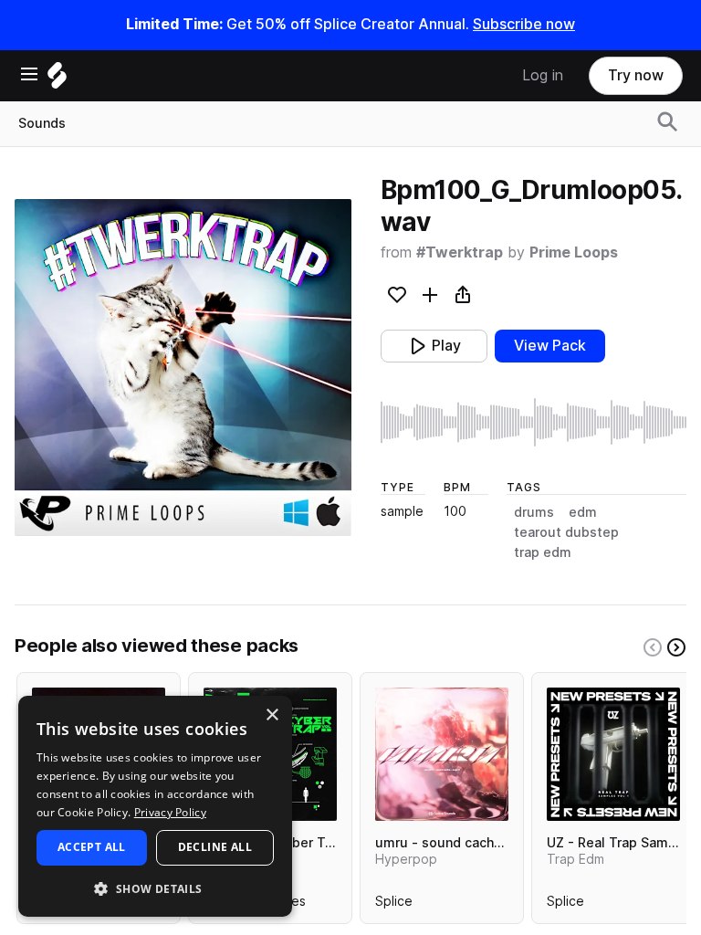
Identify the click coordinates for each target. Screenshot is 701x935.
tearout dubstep (566, 532)
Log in (542, 75)
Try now (636, 75)
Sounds (42, 123)
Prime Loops (573, 252)
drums (534, 512)
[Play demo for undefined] (182, 367)
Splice (394, 905)
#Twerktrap (459, 252)
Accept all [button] (92, 847)
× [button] (271, 715)
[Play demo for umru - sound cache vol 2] (441, 754)
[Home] (57, 80)
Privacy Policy (170, 812)
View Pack (550, 345)
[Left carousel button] (652, 647)
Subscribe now (524, 24)
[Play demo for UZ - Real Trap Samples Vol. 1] (613, 754)
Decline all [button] (215, 847)
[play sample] (533, 422)
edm (583, 512)
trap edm (542, 552)
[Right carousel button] (676, 647)
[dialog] (155, 806)
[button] (155, 887)
